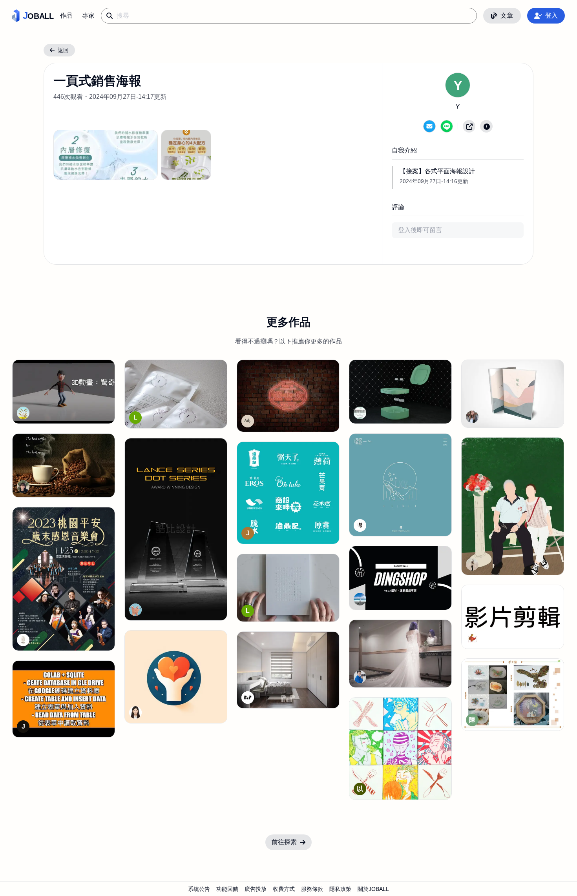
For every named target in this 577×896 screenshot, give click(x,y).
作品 (66, 15)
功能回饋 (227, 889)
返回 (63, 50)
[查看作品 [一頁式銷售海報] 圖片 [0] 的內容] (105, 155)
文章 (506, 15)
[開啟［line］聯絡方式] (446, 126)
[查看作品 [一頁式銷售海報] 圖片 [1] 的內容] (186, 155)
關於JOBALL (373, 889)
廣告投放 (256, 889)
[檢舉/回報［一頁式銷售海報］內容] (486, 126)
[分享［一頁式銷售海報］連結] (469, 126)
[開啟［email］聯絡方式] (429, 126)
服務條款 (312, 889)
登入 (551, 15)
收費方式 (284, 889)
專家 (88, 15)
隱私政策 (340, 889)
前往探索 (284, 842)
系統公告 (199, 889)
